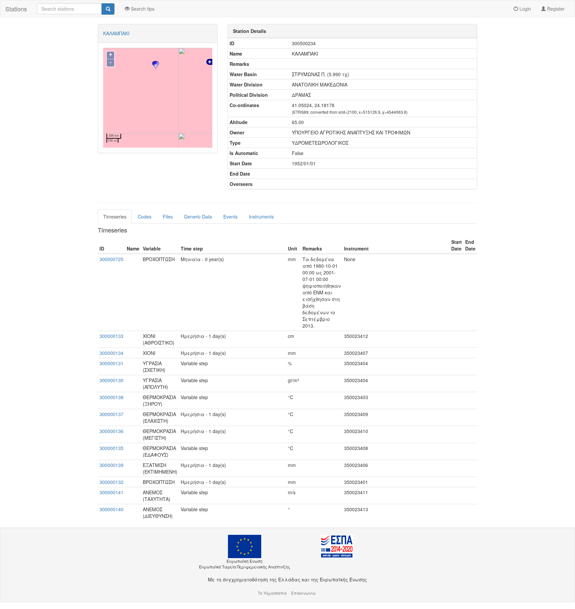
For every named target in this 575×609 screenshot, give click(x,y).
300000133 (111, 336)
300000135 (111, 448)
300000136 (111, 431)
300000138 (111, 397)
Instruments (261, 216)
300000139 (111, 465)
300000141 (111, 492)
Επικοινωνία (303, 593)
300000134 (111, 353)
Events (230, 216)
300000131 (111, 363)
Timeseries (114, 216)
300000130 (111, 380)
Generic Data (198, 216)
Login (524, 8)
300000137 (111, 414)
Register (555, 8)
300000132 (111, 482)
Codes (144, 216)
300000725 (111, 259)
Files (168, 216)
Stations (16, 8)
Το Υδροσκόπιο (272, 593)
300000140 (111, 509)
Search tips (141, 8)
